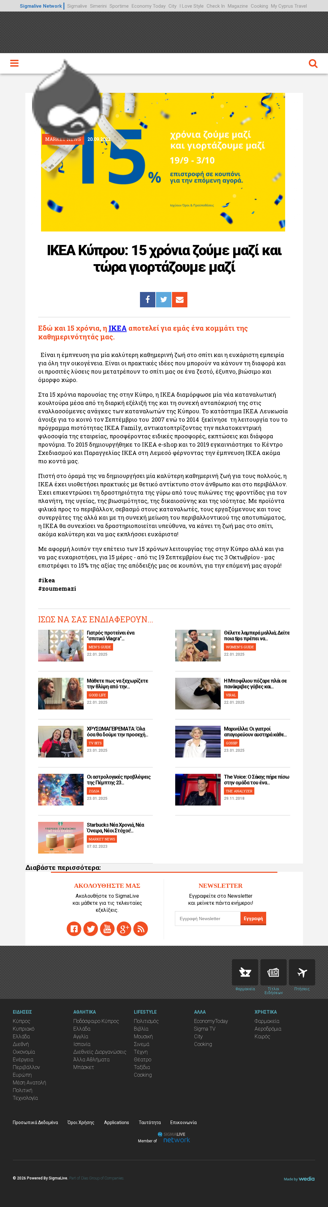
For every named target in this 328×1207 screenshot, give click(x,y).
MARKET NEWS (102, 839)
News (273, 972)
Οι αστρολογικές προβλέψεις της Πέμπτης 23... (119, 780)
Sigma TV (205, 1029)
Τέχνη (141, 1052)
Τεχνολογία (25, 1098)
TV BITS (95, 743)
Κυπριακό (23, 1029)
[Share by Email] (179, 299)
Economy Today (149, 6)
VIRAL (231, 695)
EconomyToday (211, 1021)
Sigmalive (77, 6)
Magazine (238, 6)
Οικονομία (24, 1052)
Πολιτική (22, 1090)
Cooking (259, 6)
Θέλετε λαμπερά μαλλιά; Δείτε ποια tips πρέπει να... (257, 636)
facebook (74, 928)
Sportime (119, 6)
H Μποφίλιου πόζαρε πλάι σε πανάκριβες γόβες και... (255, 684)
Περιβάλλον (26, 1067)
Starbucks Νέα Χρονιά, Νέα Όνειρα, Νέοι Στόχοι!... (115, 828)
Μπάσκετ (83, 1067)
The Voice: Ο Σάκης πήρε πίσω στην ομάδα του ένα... (256, 780)
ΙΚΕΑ (118, 328)
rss (140, 928)
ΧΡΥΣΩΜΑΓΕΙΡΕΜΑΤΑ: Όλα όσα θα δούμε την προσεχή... (117, 732)
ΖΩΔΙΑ (94, 791)
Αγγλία (80, 1036)
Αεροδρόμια (268, 1029)
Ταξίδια (142, 1067)
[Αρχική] (67, 97)
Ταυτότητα (150, 1122)
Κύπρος (21, 1021)
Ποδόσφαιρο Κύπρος (96, 1021)
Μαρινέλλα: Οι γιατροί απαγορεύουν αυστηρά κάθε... (255, 732)
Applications (116, 1122)
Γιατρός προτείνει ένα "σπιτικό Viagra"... (110, 636)
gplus (124, 928)
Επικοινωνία (183, 1122)
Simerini (98, 6)
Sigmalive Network (41, 6)
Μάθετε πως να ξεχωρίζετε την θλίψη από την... (117, 684)
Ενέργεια (23, 1060)
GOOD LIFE (97, 695)
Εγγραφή (253, 918)
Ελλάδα (21, 1036)
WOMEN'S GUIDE (240, 646)
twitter (90, 928)
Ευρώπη (22, 1075)
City (172, 6)
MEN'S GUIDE (100, 646)
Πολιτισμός (146, 1021)
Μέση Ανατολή (29, 1083)
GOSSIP (231, 743)
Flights (302, 972)
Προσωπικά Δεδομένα (35, 1122)
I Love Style (191, 6)
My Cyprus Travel (289, 6)
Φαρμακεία (267, 1021)
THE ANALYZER (239, 791)
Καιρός (262, 1036)
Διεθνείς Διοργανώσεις (100, 1052)
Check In (216, 6)
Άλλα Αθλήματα (91, 1060)
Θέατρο (142, 1060)
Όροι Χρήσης (81, 1122)
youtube (107, 928)
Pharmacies (245, 972)
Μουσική (143, 1036)
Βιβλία (141, 1029)
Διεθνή (21, 1044)
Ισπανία (81, 1044)
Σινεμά (141, 1044)
